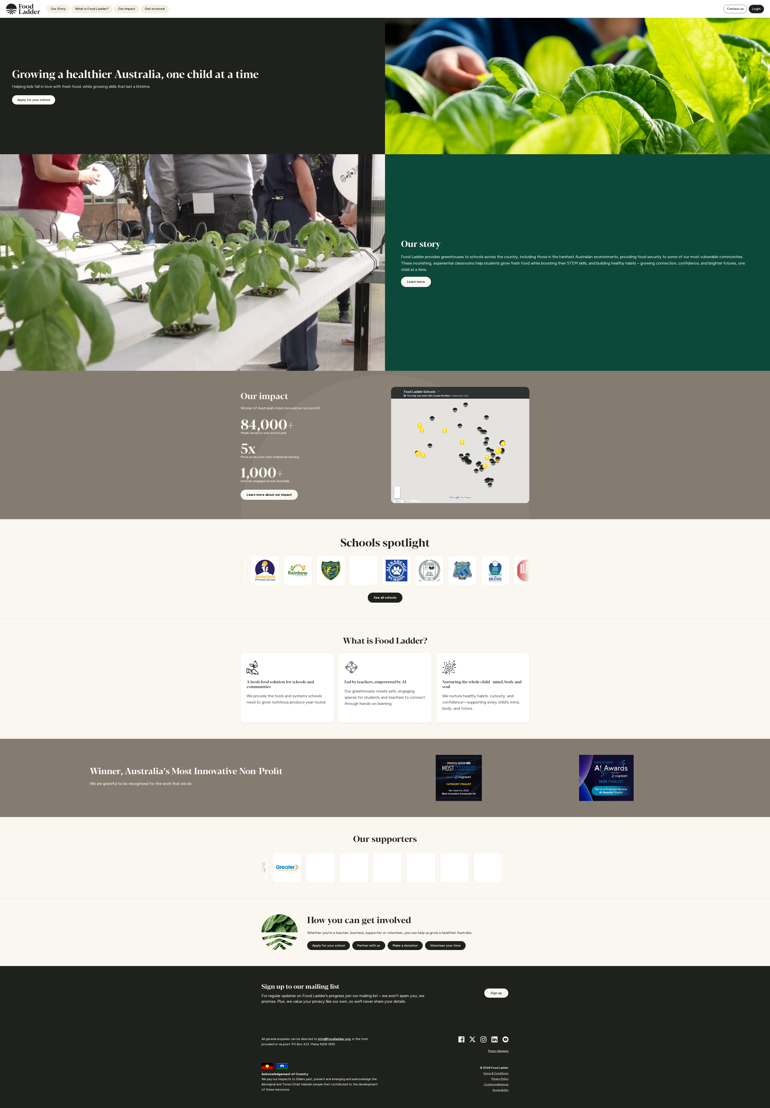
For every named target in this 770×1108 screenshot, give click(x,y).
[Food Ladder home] (23, 9)
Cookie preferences (496, 1084)
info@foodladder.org (334, 1039)
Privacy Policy (500, 1079)
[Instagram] (483, 1039)
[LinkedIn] (494, 1039)
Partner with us (368, 945)
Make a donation (405, 945)
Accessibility (500, 1090)
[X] (472, 1039)
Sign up (496, 993)
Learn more (416, 282)
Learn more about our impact (269, 495)
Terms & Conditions (496, 1073)
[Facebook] (461, 1039)
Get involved (155, 9)
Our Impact (126, 9)
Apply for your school (33, 100)
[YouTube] (506, 1039)
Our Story (58, 9)
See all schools (385, 597)
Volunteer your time (445, 945)
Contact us (735, 9)
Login (756, 9)
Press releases (498, 1051)
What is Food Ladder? (91, 9)
